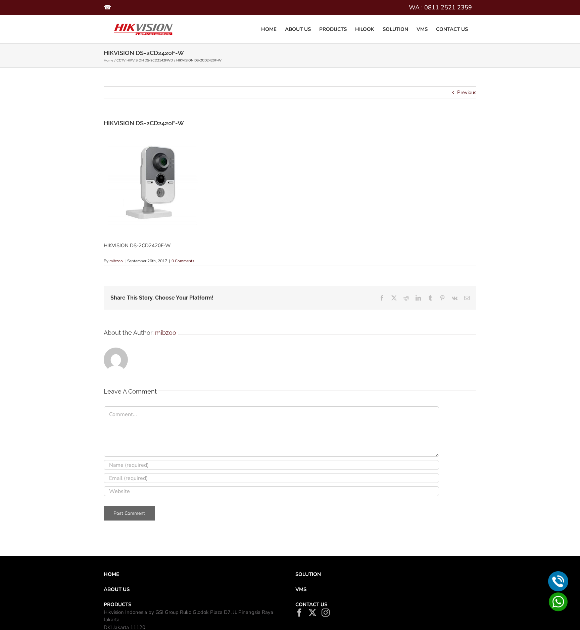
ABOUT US (117, 589)
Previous (466, 92)
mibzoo (116, 261)
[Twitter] (312, 613)
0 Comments (183, 261)
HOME (111, 574)
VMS (300, 589)
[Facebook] (299, 613)
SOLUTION (308, 574)
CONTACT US (311, 604)
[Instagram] (326, 613)
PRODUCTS (117, 604)
